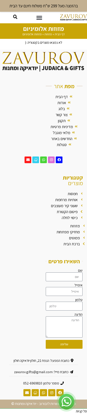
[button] (39, 17)
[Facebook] (59, 159)
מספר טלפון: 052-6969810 (41, 383)
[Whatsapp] (43, 159)
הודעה (79, 314)
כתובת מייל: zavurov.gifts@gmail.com (41, 372)
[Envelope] (28, 159)
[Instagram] (51, 159)
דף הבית (60, 34)
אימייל (79, 285)
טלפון (79, 300)
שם (80, 270)
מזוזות (48, 34)
